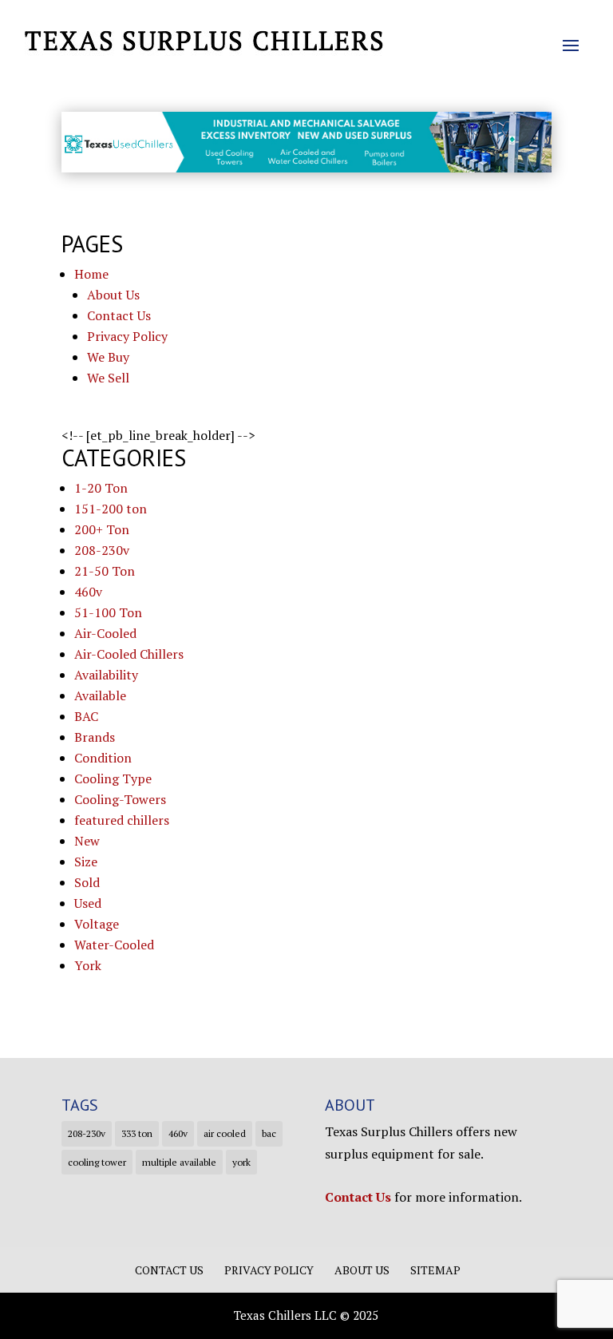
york (241, 1162)
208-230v (101, 550)
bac (269, 1133)
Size (85, 861)
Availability (106, 674)
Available (100, 695)
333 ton (136, 1133)
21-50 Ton (104, 571)
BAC (86, 716)
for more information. (423, 1197)
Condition (103, 758)
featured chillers (121, 820)
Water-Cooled (114, 944)
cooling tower (97, 1162)
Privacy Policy (127, 336)
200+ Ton (101, 529)
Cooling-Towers (120, 799)
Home (91, 274)
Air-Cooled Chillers (129, 654)
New (87, 841)
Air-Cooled (105, 633)
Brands (94, 737)
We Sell (108, 377)
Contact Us (119, 315)
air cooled (225, 1133)
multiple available (179, 1162)
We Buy (108, 357)
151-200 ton (110, 508)
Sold (87, 882)
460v (88, 591)
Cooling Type (113, 778)
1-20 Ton (101, 488)
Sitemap (435, 1270)
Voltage (96, 924)
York (87, 965)
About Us (113, 294)
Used (87, 903)
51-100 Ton (108, 612)
